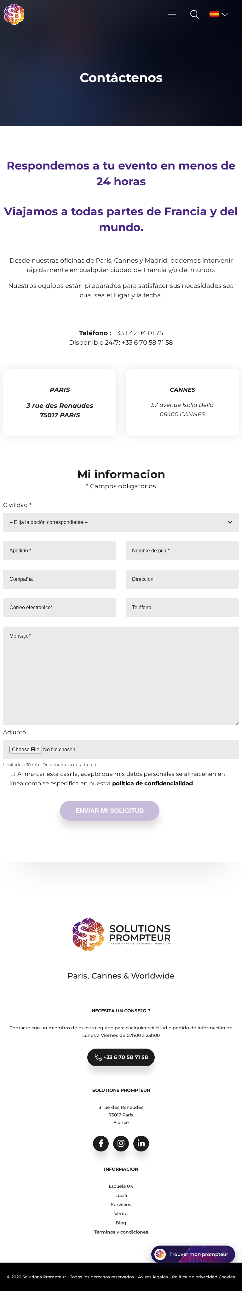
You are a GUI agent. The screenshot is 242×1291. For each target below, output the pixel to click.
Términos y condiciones (121, 1232)
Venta (121, 1214)
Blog (121, 1223)
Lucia (121, 1195)
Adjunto (14, 732)
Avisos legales (153, 1276)
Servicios (121, 1204)
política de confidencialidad (152, 783)
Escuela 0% (121, 1186)
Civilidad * (17, 505)
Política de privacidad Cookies (203, 1276)
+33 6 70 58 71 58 (125, 1057)
